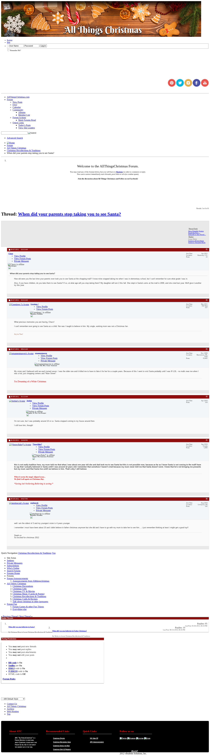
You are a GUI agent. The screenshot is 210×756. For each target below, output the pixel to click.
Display (191, 237)
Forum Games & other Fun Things (28, 606)
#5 (207, 440)
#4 (207, 396)
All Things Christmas (16, 148)
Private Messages (14, 563)
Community (18, 110)
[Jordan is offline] (17, 401)
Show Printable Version (196, 231)
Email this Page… (194, 233)
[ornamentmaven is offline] (21, 353)
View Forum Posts (22, 258)
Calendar (17, 107)
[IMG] (11, 668)
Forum (10, 99)
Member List (24, 115)
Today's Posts (24, 125)
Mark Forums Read (27, 120)
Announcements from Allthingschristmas (31, 581)
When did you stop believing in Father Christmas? (69, 631)
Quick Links (18, 122)
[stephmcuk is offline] (19, 503)
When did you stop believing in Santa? (21, 627)
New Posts (17, 102)
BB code (12, 662)
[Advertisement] (105, 691)
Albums (21, 112)
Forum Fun (12, 604)
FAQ (15, 104)
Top (54, 553)
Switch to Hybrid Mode (196, 241)
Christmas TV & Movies (24, 591)
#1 (207, 249)
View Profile (20, 256)
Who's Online (13, 568)
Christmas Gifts (20, 588)
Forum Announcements (17, 578)
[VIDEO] (12, 671)
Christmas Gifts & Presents (62, 749)
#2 (207, 300)
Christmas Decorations (23, 586)
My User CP (94, 738)
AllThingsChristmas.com (18, 97)
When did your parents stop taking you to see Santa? (69, 214)
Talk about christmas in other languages (30, 601)
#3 (207, 349)
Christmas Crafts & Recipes (25, 599)
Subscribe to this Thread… (197, 234)
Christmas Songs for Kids (61, 746)
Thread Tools (193, 229)
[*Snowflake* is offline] (20, 444)
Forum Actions (19, 117)
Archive (10, 709)
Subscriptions (13, 565)
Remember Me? (15, 50)
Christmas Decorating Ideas (62, 742)
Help (8, 42)
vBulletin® (134, 751)
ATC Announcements (97, 742)
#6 (207, 499)
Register (9, 40)
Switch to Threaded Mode (196, 242)
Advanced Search (15, 138)
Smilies (11, 665)
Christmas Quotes (59, 738)
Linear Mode (192, 239)
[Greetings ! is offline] (19, 304)
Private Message (21, 261)
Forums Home (13, 573)
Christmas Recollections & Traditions (23, 150)
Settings (10, 560)
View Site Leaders (26, 128)
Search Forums (13, 571)
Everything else (20, 609)
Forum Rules (9, 679)
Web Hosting (13, 711)
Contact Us (12, 704)
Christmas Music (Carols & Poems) (28, 594)
